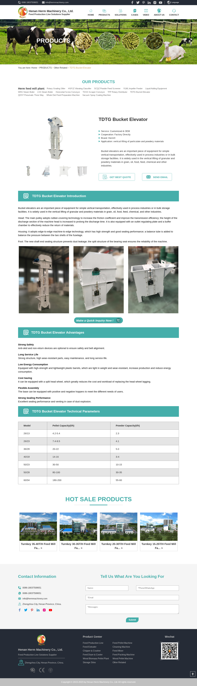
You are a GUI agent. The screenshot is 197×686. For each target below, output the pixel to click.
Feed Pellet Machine (122, 643)
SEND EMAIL (160, 177)
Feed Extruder (89, 647)
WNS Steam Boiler (26, 92)
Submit (132, 620)
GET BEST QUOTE (120, 177)
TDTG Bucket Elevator (140, 92)
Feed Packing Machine (124, 654)
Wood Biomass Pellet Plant (96, 658)
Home (34, 68)
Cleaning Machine (121, 647)
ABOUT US (159, 15)
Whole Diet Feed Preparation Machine (63, 95)
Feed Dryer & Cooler (93, 654)
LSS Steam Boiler (45, 92)
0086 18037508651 (30, 2)
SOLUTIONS (121, 15)
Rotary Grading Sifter (56, 88)
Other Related (60, 68)
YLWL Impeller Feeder (133, 88)
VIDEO (146, 15)
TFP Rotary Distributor (117, 92)
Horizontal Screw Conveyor (68, 92)
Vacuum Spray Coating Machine (96, 95)
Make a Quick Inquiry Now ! (94, 320)
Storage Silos (89, 662)
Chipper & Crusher (92, 651)
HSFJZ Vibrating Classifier (79, 88)
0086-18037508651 (32, 588)
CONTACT (174, 15)
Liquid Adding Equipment (156, 88)
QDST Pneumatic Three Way (31, 95)
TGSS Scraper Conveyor (94, 92)
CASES (134, 15)
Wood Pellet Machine (123, 658)
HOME (91, 15)
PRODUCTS (104, 15)
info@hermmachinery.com (57, 2)
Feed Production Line (93, 643)
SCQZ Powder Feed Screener (107, 88)
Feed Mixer (118, 651)
